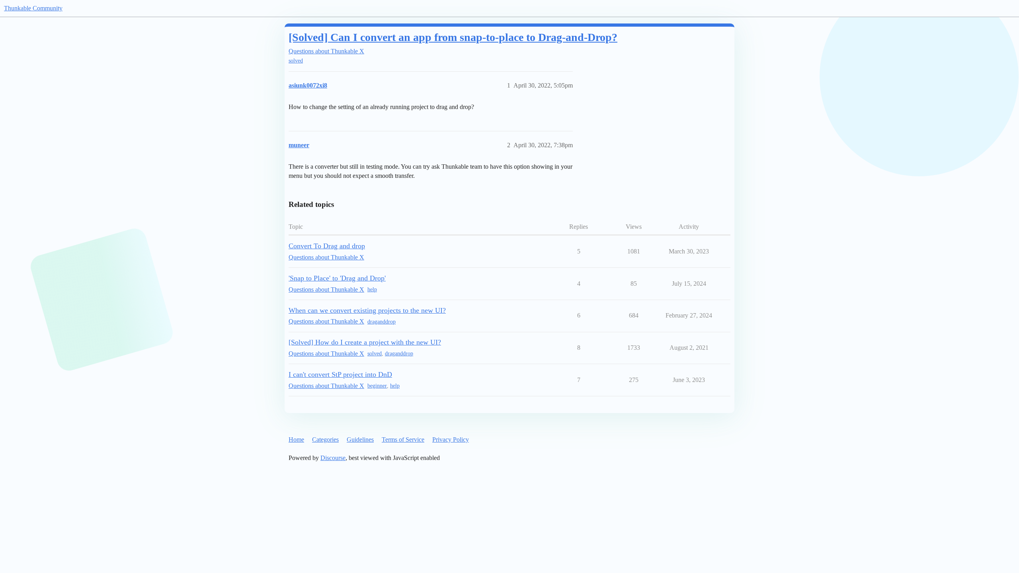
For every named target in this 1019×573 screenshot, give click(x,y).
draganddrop (381, 322)
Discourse (333, 457)
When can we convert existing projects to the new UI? (367, 310)
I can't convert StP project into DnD (340, 374)
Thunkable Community (33, 8)
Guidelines (360, 439)
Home (296, 439)
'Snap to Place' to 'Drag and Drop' (337, 278)
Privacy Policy (450, 439)
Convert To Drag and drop (327, 246)
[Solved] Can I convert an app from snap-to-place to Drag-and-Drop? (453, 37)
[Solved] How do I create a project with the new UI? (365, 342)
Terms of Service (403, 439)
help (372, 289)
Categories (325, 439)
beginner (377, 386)
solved (296, 61)
